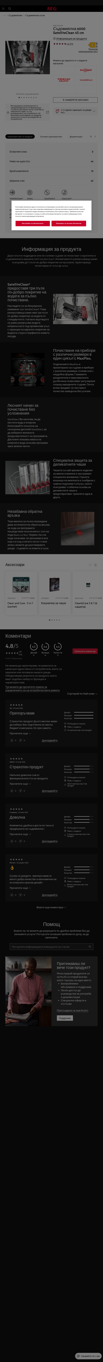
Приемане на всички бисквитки (69, 223)
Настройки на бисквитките (32, 223)
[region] (51, 215)
